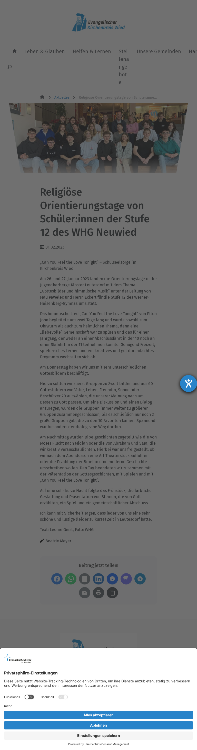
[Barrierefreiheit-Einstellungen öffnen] (188, 383)
